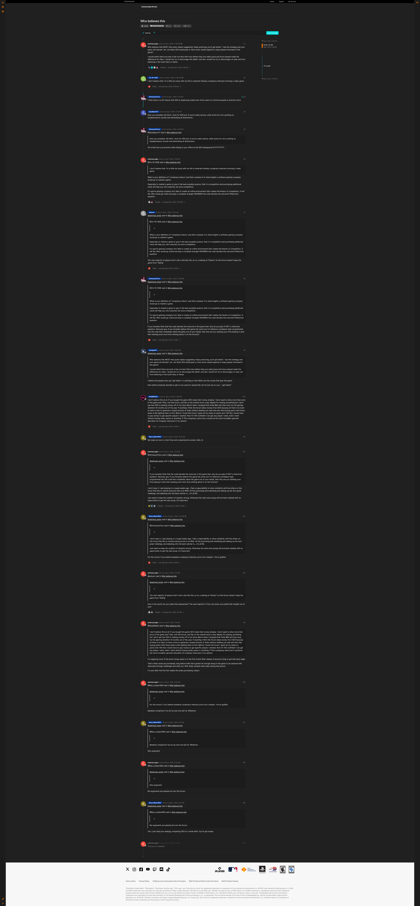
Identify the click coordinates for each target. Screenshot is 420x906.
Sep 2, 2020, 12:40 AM (177, 437)
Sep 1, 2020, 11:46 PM (172, 44)
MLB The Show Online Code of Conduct (203, 881)
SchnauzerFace (154, 97)
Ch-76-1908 (153, 78)
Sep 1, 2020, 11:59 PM (172, 159)
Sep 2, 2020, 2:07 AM (176, 803)
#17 (244, 722)
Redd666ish (153, 396)
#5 (244, 129)
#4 (244, 112)
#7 (244, 212)
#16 (244, 682)
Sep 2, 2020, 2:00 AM (172, 682)
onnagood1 (153, 350)
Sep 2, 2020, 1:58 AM (172, 622)
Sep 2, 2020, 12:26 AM (173, 350)
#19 (244, 803)
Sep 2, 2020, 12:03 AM (170, 212)
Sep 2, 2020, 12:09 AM (176, 278)
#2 (244, 78)
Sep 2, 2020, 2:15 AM (172, 843)
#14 (244, 573)
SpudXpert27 (153, 112)
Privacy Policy (144, 881)
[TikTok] (168, 869)
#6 (244, 159)
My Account (292, 1)
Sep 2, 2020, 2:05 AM (172, 762)
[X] (127, 869)
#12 (244, 452)
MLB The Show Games (230, 881)
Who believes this (174, 132)
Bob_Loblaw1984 (155, 437)
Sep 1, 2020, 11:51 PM (175, 97)
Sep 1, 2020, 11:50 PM (173, 78)
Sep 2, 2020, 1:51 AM (172, 452)
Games (272, 1)
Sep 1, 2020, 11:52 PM (174, 112)
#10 (244, 396)
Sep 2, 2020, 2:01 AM (176, 722)
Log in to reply (272, 33)
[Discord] (161, 869)
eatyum (151, 212)
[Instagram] (134, 869)
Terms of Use (131, 881)
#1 (244, 44)
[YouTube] (148, 869)
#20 (244, 843)
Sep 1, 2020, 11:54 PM (175, 129)
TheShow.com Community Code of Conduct (169, 881)
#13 (244, 516)
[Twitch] (154, 869)
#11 (244, 437)
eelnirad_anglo (153, 44)
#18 (244, 762)
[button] (3, 899)
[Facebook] (141, 869)
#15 (244, 622)
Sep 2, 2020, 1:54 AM (176, 516)
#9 (244, 350)
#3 (244, 97)
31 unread (267, 66)
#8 (244, 278)
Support (281, 1)
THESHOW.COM (129, 1)
